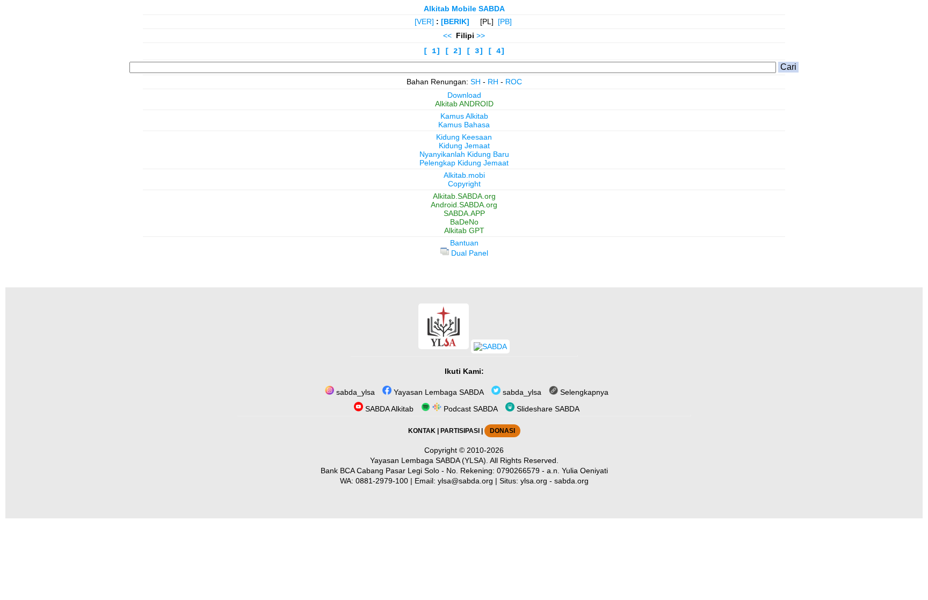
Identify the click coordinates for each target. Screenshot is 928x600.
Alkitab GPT (464, 230)
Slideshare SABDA (546, 408)
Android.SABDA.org (464, 204)
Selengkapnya (583, 392)
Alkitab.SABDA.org (464, 196)
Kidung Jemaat (464, 145)
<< (447, 35)
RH (493, 81)
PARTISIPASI (460, 431)
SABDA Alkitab (388, 408)
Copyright (464, 183)
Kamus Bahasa (464, 124)
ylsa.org (533, 480)
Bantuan (464, 242)
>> (480, 35)
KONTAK (422, 431)
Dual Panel (468, 253)
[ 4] (496, 51)
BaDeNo (464, 222)
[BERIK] (455, 21)
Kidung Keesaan (464, 137)
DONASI (502, 431)
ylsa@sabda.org (465, 480)
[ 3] (474, 51)
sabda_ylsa (354, 392)
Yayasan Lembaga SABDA (438, 392)
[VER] (424, 21)
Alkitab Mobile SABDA (464, 8)
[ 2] (453, 51)
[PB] (505, 21)
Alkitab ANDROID (464, 103)
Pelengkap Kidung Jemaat (464, 162)
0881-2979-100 (382, 480)
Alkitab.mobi (464, 175)
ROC (513, 81)
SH (475, 81)
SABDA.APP (464, 213)
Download (464, 95)
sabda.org (571, 480)
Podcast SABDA (469, 408)
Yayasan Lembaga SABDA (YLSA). (429, 460)
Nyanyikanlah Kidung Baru (464, 154)
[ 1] (431, 51)
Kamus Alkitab (464, 116)
